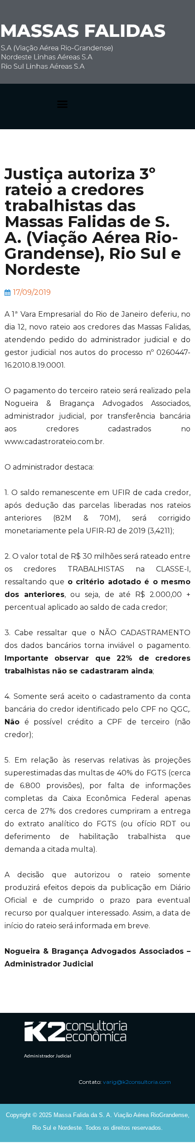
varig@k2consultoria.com (137, 1081)
